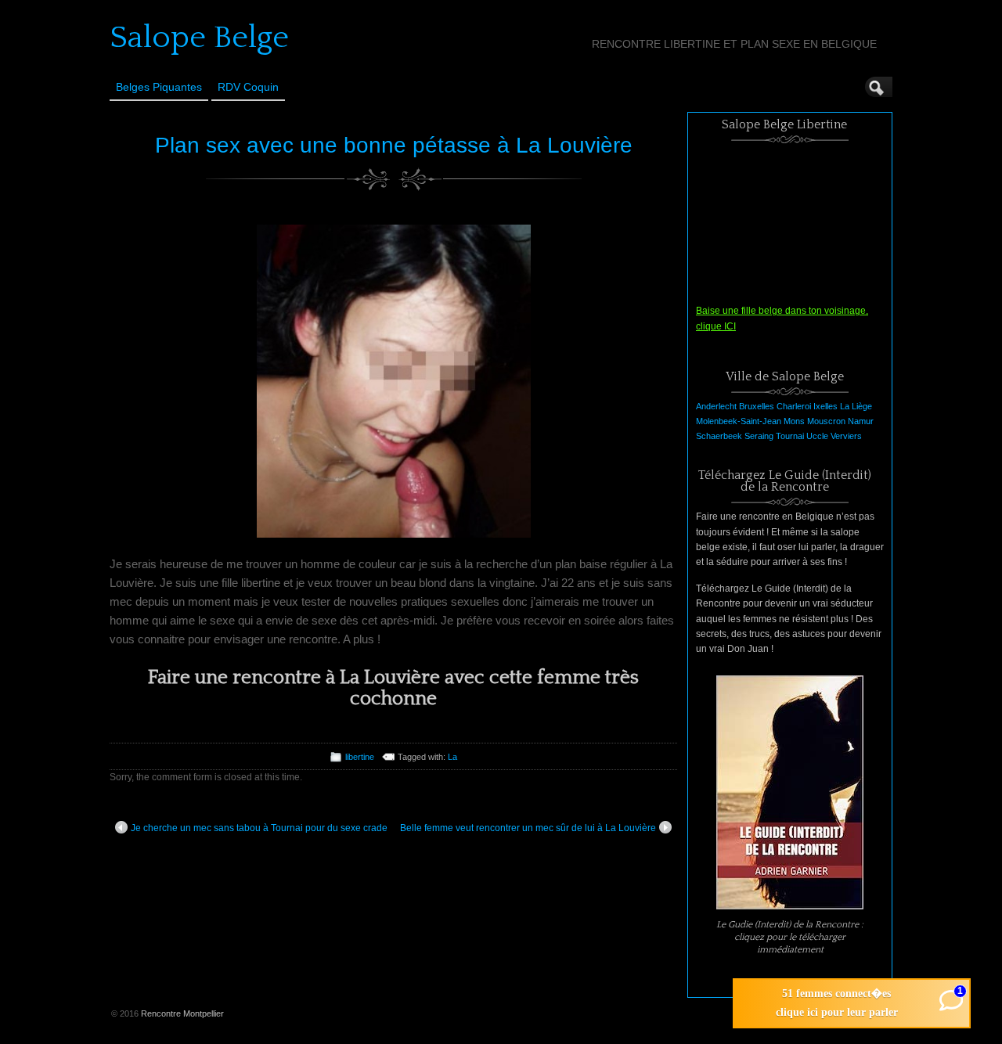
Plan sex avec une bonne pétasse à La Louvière (394, 145)
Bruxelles (756, 406)
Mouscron (826, 421)
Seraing (758, 436)
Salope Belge (199, 37)
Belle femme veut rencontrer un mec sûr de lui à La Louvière (528, 828)
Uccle (817, 436)
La (452, 756)
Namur (861, 421)
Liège (862, 406)
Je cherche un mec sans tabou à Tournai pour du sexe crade (259, 828)
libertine (359, 756)
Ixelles (825, 406)
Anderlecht (716, 406)
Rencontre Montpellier (182, 1013)
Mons (794, 421)
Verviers (846, 436)
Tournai (790, 436)
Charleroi (794, 406)
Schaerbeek (719, 436)
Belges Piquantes (159, 87)
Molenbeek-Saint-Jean (738, 421)
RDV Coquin (248, 87)
